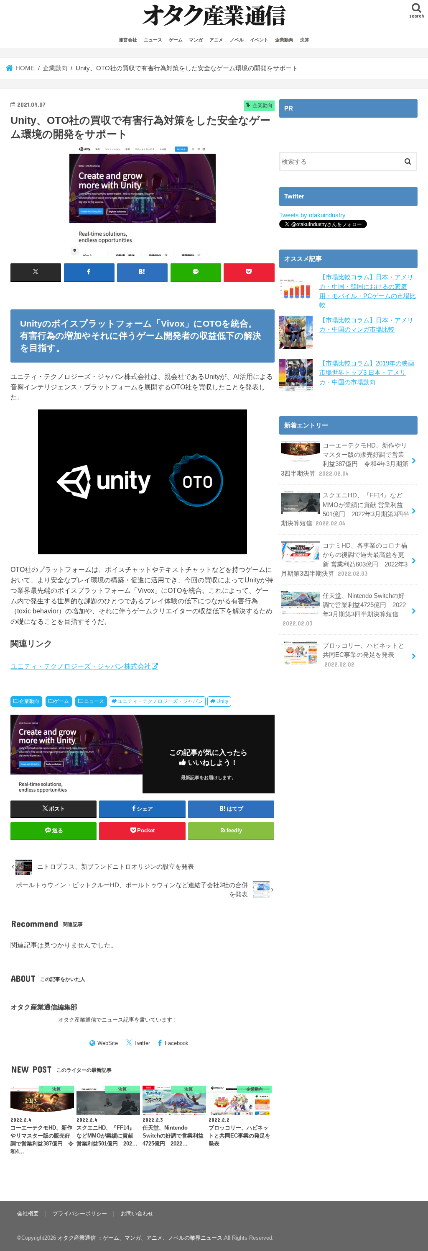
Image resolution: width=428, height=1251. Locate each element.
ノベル (237, 39)
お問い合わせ (137, 1213)
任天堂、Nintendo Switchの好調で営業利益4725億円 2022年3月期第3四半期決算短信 (344, 609)
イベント (259, 39)
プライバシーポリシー (80, 1213)
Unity (222, 701)
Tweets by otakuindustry (312, 215)
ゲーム (176, 39)
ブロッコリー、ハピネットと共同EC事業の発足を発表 (363, 654)
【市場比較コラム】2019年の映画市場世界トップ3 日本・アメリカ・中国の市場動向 (366, 372)
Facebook (177, 1043)
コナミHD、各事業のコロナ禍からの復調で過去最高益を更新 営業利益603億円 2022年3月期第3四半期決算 (344, 559)
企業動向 (284, 39)
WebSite (107, 1043)
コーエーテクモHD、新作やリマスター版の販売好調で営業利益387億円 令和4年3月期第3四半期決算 (344, 459)
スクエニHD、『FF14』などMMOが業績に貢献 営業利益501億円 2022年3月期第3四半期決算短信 (345, 509)
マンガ (196, 39)
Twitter (142, 1043)
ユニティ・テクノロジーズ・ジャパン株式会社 (80, 666)
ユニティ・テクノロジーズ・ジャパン (160, 701)
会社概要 (28, 1213)
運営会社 (128, 39)
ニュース (153, 39)
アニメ (216, 39)
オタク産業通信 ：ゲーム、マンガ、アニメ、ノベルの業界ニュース (140, 1238)
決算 (304, 39)
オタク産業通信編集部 (43, 1007)
